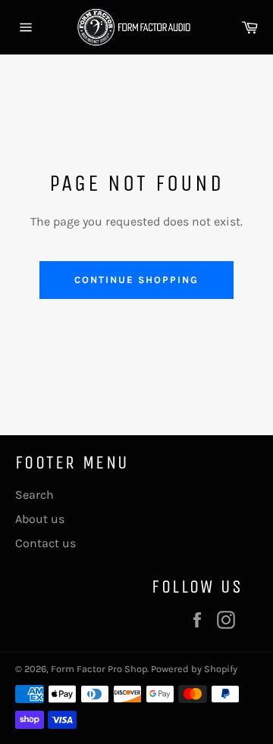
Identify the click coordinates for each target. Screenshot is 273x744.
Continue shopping (136, 279)
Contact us (45, 543)
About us (39, 519)
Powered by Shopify (194, 668)
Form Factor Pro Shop (99, 668)
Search (34, 494)
